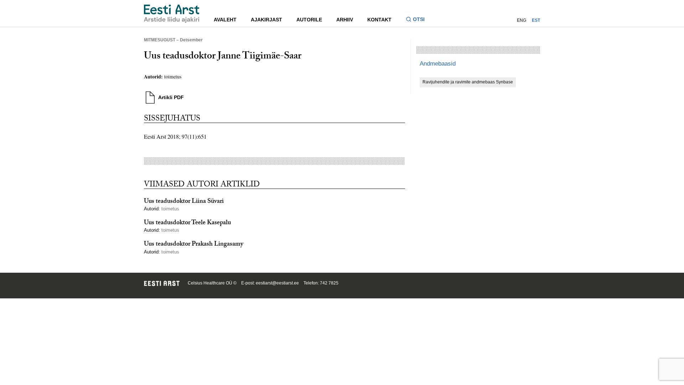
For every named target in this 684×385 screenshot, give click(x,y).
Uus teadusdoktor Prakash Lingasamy (193, 244)
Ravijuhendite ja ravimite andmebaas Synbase (468, 81)
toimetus (172, 76)
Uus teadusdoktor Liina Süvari (184, 201)
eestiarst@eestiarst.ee (277, 283)
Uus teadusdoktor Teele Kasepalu (187, 223)
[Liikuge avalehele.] (172, 13)
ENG (521, 20)
